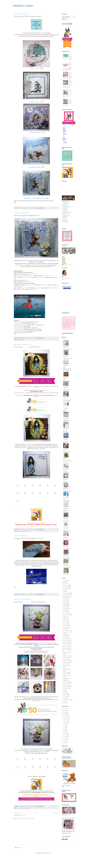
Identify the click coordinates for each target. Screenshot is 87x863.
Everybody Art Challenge (65, 245)
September (65, 721)
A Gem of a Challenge (19, 321)
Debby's (40, 33)
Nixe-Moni (64, 263)
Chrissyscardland (67, 349)
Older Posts (56, 812)
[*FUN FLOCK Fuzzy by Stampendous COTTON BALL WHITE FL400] (25, 767)
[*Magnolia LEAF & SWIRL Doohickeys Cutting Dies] (55, 486)
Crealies (65, 599)
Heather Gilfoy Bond (67, 206)
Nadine (63, 262)
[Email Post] (35, 207)
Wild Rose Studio (21, 339)
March (64, 732)
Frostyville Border (28, 277)
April (64, 730)
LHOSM (64, 628)
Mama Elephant (66, 640)
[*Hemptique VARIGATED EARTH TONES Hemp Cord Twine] (25, 493)
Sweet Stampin (17, 323)
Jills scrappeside (67, 567)
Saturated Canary (67, 665)
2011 (64, 742)
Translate (67, 19)
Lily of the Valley (66, 630)
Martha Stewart (66, 641)
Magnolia (65, 635)
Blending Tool (34, 265)
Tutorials (65, 698)
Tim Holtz (65, 696)
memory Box (66, 645)
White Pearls (44, 284)
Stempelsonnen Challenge (19, 324)
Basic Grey (65, 588)
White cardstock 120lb (32, 274)
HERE (41, 68)
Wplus (64, 701)
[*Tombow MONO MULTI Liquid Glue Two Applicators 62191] (18, 501)
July (64, 725)
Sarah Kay (65, 663)
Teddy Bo (65, 693)
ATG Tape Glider (21, 289)
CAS (64, 591)
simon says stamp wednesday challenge (67, 679)
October (65, 719)
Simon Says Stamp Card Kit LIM (67, 673)
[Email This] (37, 208)
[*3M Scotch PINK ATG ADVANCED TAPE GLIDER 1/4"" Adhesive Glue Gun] (48, 493)
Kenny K (65, 620)
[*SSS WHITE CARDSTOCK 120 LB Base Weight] (18, 486)
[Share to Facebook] (41, 208)
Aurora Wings (66, 586)
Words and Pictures (65, 411)
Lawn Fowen (66, 625)
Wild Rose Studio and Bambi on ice (26, 215)
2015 (64, 712)
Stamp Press (32, 289)
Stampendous (66, 683)
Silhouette (65, 668)
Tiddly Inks (65, 694)
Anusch (63, 257)
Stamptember (66, 688)
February (65, 734)
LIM (64, 633)
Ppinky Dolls (65, 659)
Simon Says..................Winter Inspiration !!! (30, 602)
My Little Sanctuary (65, 431)
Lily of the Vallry (66, 632)
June (64, 727)
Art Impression (66, 585)
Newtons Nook (66, 652)
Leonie (63, 261)
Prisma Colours (66, 662)
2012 (64, 740)
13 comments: (30, 806)
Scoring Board (38, 288)
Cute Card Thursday (18, 326)
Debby (63, 258)
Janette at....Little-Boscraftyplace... (67, 400)
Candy (64, 589)
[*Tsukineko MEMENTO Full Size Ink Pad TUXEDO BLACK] (40, 486)
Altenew (64, 583)
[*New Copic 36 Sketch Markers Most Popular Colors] (48, 486)
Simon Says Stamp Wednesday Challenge (46, 643)
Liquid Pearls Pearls (29, 284)
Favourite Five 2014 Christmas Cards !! (28, 16)
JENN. (47, 652)
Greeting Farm (66, 608)
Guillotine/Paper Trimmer (52, 288)
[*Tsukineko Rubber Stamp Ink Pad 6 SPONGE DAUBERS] (33, 493)
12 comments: (30, 337)
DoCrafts (19, 531)
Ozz (64, 654)
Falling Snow (26, 280)
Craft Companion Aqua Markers (66, 597)
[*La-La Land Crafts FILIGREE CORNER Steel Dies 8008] (18, 493)
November (65, 718)
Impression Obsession (65, 617)
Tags (64, 690)
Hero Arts (65, 611)
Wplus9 (64, 703)
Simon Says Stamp (19, 395)
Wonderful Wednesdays (19, 330)
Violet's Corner (66, 530)
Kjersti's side (66, 520)
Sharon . (65, 481)
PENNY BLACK (27, 696)
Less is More (66, 627)
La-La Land (65, 622)
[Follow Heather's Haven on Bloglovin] (66, 313)
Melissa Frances (66, 643)
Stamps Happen (66, 686)
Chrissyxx (65, 339)
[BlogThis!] (38, 208)
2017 (64, 708)
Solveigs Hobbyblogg (66, 472)
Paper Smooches (66, 655)
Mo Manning (65, 648)
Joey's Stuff (66, 548)
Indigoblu (65, 619)
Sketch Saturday (66, 682)
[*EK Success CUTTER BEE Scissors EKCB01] (55, 493)
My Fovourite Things (67, 649)
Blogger (49, 852)
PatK (64, 380)
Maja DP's (65, 636)
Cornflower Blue (20, 265)
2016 (64, 710)
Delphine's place (67, 490)
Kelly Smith (65, 209)
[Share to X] (40, 208)
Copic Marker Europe (66, 442)
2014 (64, 714)
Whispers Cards (67, 451)
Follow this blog (66, 288)
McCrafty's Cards (67, 539)
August (64, 723)
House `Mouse (66, 613)
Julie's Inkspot (66, 557)
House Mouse (66, 614)
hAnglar (64, 609)
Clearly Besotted (66, 593)
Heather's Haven (23, 5)
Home (36, 812)
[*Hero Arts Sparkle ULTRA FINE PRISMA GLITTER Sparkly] (33, 767)
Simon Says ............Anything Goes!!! (27, 347)
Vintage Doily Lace (29, 281)
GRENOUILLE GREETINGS (66, 421)
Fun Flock (65, 606)
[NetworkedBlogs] (67, 286)
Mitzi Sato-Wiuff (66, 646)
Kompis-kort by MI (67, 358)
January (65, 736)
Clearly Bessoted (66, 594)
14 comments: (30, 207)
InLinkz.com (16, 505)
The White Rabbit (29, 444)
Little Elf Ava (42, 750)
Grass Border (41, 277)
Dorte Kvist (65, 205)
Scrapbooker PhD (18, 327)
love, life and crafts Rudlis (66, 501)
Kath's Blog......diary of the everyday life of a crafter (67, 369)
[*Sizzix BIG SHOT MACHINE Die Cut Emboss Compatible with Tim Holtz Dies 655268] (40, 493)
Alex (63, 256)
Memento (20, 275)
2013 (64, 738)
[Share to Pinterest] (42, 208)
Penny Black (20, 808)
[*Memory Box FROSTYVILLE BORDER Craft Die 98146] (48, 759)
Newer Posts (17, 812)
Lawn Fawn (65, 624)
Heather (64, 259)
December (65, 716)
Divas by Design (17, 329)
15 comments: (30, 594)
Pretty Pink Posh (66, 660)
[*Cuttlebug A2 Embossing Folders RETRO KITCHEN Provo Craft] (18, 767)
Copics (31, 275)
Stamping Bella (66, 685)
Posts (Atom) (22, 815)
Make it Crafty (66, 638)
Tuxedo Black (26, 275)
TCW (64, 691)
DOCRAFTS (23, 392)
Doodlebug (65, 602)
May (64, 729)
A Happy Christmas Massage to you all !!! (29, 538)
